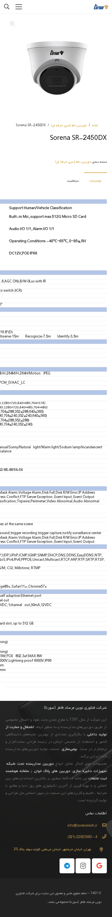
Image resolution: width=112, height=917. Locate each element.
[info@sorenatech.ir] (102, 825)
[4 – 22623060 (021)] (102, 837)
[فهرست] (19, 7)
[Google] (99, 865)
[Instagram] (83, 865)
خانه (95, 125)
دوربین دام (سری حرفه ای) (69, 125)
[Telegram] (67, 865)
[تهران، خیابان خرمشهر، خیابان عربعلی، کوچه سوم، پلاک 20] (99, 849)
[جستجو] (7, 7)
